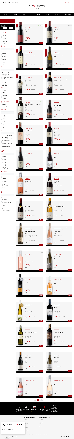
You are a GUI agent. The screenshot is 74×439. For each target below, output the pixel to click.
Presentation (41, 419)
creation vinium (62, 436)
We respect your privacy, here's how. (8, 429)
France (23, 14)
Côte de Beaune (5, 72)
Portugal (47, 14)
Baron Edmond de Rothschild (7, 143)
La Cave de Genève (6, 140)
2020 (4, 162)
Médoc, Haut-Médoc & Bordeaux (7, 81)
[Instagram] (68, 436)
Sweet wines (4, 95)
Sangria (4, 98)
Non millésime (5, 168)
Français (12, 436)
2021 (4, 159)
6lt (3, 124)
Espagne (38, 14)
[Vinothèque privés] (37, 6)
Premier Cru (5, 178)
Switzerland (14, 14)
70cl (3, 121)
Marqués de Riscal (6, 146)
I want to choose (7, 433)
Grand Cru (4, 180)
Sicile (3, 62)
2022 (4, 156)
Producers (25, 419)
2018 (4, 167)
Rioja (3, 64)
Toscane (4, 56)
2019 (4, 164)
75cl (4, 115)
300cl (3, 118)
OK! (19, 433)
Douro (4, 58)
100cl (3, 126)
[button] (69, 12)
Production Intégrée (6, 210)
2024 (4, 161)
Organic (4, 205)
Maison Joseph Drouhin (7, 135)
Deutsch (15, 436)
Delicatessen (26, 427)
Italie (4, 38)
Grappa (4, 104)
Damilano (4, 148)
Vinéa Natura (4, 208)
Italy (31, 14)
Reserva (4, 187)
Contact (40, 426)
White (4, 92)
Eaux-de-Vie (4, 106)
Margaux (4, 82)
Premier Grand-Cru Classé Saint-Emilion (7, 184)
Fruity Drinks (26, 423)
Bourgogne (5, 53)
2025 (4, 165)
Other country (57, 14)
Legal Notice (41, 422)
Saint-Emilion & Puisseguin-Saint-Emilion (7, 78)
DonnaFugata (5, 137)
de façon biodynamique (7, 204)
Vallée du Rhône (5, 61)
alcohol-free (68, 14)
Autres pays (4, 43)
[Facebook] (66, 436)
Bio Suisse (4, 207)
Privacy (40, 423)
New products (26, 430)
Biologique (4, 199)
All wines (5, 14)
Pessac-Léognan (5, 84)
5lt (3, 127)
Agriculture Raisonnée (6, 202)
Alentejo (4, 59)
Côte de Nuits (5, 74)
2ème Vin (4, 181)
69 (51, 400)
